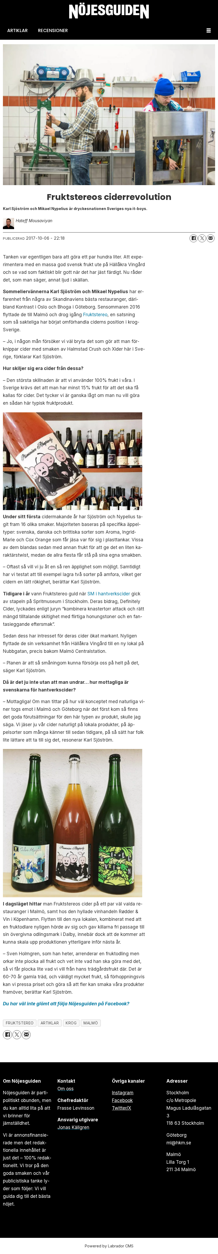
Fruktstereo (95, 314)
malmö (90, 1023)
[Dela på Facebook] (194, 238)
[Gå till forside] (109, 11)
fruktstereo (20, 1023)
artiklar (50, 1023)
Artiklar (17, 30)
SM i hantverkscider (108, 593)
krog (71, 1023)
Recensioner (53, 30)
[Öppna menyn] (208, 30)
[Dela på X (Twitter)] (202, 238)
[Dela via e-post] (211, 238)
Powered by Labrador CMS (109, 1246)
